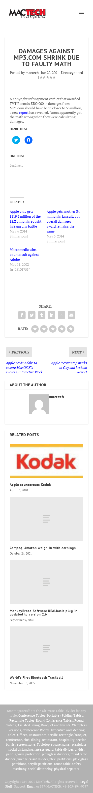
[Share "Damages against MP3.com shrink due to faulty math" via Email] (71, 315)
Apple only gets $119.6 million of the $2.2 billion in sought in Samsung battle (25, 219)
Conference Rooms (36, 730)
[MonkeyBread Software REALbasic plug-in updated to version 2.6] (47, 582)
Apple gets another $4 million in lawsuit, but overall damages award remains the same (63, 221)
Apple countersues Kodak (30, 484)
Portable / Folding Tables (65, 715)
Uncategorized (72, 72)
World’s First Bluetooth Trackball (36, 677)
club (27, 739)
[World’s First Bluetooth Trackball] (47, 648)
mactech (32, 72)
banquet (80, 735)
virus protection (28, 754)
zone (31, 744)
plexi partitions (60, 759)
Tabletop (43, 744)
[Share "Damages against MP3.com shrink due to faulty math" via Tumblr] (42, 315)
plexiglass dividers (55, 754)
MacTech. (43, 781)
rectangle (66, 735)
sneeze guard (44, 749)
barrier (11, 744)
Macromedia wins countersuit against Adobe (24, 254)
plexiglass (79, 744)
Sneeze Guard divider (32, 759)
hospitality (66, 739)
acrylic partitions (40, 764)
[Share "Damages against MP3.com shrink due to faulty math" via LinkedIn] (52, 315)
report (24, 112)
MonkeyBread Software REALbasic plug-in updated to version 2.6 (44, 613)
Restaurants (37, 735)
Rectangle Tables (21, 720)
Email (31, 786)
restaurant (49, 739)
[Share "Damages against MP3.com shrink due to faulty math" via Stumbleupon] (61, 315)
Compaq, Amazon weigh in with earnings (43, 548)
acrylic (53, 735)
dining (35, 739)
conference (14, 739)
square (56, 744)
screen (22, 744)
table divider (64, 749)
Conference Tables (31, 715)
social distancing (20, 749)
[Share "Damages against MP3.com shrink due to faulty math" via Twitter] (32, 315)
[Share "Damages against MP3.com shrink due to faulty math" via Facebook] (22, 315)
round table (62, 764)
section (81, 739)
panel (66, 744)
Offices (22, 735)
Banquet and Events (55, 725)
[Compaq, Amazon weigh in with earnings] (47, 519)
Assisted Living (28, 725)
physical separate (67, 768)
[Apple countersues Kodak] (47, 461)
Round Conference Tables (54, 720)
